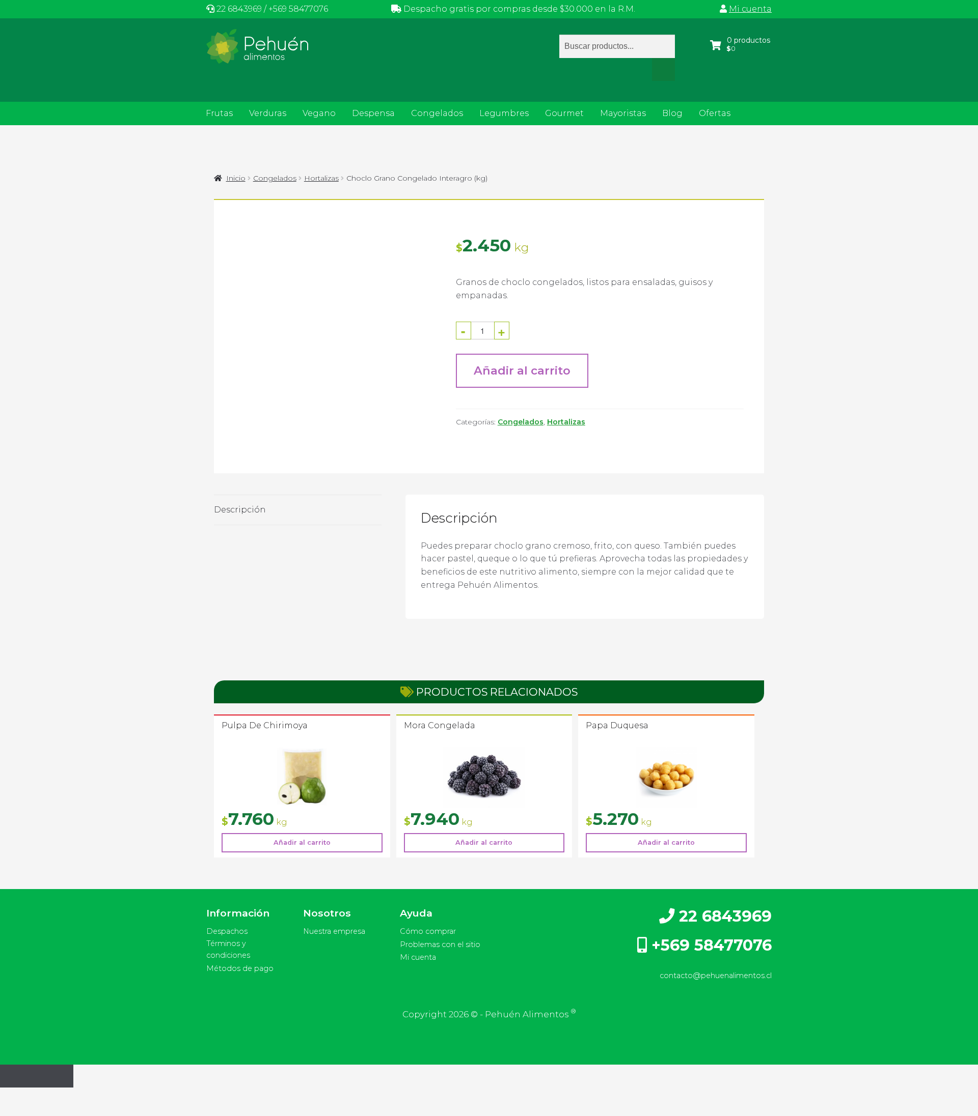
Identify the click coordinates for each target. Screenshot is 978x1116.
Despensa (373, 113)
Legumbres (504, 113)
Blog (672, 113)
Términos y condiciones (228, 949)
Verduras (267, 113)
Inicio (236, 178)
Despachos (227, 931)
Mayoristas (623, 113)
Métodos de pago (240, 968)
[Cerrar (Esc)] (86, 1097)
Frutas (219, 113)
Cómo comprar (428, 931)
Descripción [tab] (240, 509)
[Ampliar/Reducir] (11, 1097)
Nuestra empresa (334, 931)
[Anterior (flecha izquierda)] (11, 1111)
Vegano (319, 113)
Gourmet (564, 113)
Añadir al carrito (522, 370)
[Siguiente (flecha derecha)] (36, 1111)
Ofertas (714, 113)
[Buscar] (663, 69)
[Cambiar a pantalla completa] (36, 1097)
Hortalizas (321, 178)
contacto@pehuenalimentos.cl (716, 975)
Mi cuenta (750, 9)
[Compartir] (61, 1097)
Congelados (437, 113)
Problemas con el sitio (440, 944)
